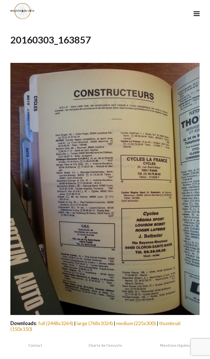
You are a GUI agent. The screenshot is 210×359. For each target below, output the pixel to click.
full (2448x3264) (55, 323)
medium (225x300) (136, 323)
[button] (197, 13)
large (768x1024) (95, 323)
